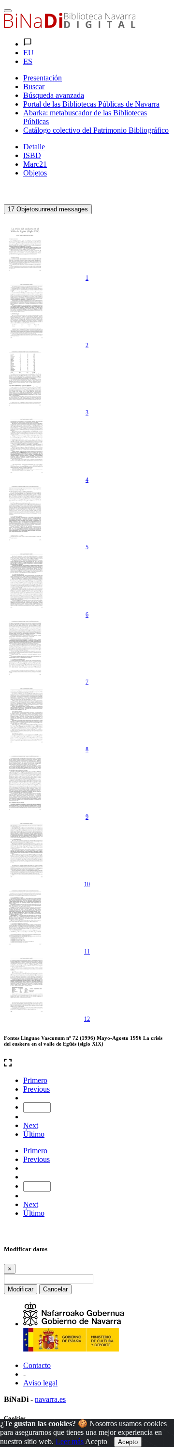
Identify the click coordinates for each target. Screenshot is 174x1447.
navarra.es (50, 1399)
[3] (25, 378)
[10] (25, 850)
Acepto (96, 1441)
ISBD (32, 155)
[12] (25, 984)
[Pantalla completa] (87, 1063)
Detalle (34, 147)
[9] (25, 782)
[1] (25, 243)
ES (27, 61)
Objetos (35, 173)
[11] (25, 917)
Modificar (20, 1289)
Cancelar (55, 1289)
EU (28, 52)
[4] (25, 445)
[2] (25, 311)
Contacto (37, 1365)
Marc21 (35, 164)
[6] (25, 580)
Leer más (70, 1441)
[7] (25, 648)
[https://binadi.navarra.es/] (69, 25)
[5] (25, 513)
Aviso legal (40, 1383)
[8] (25, 715)
